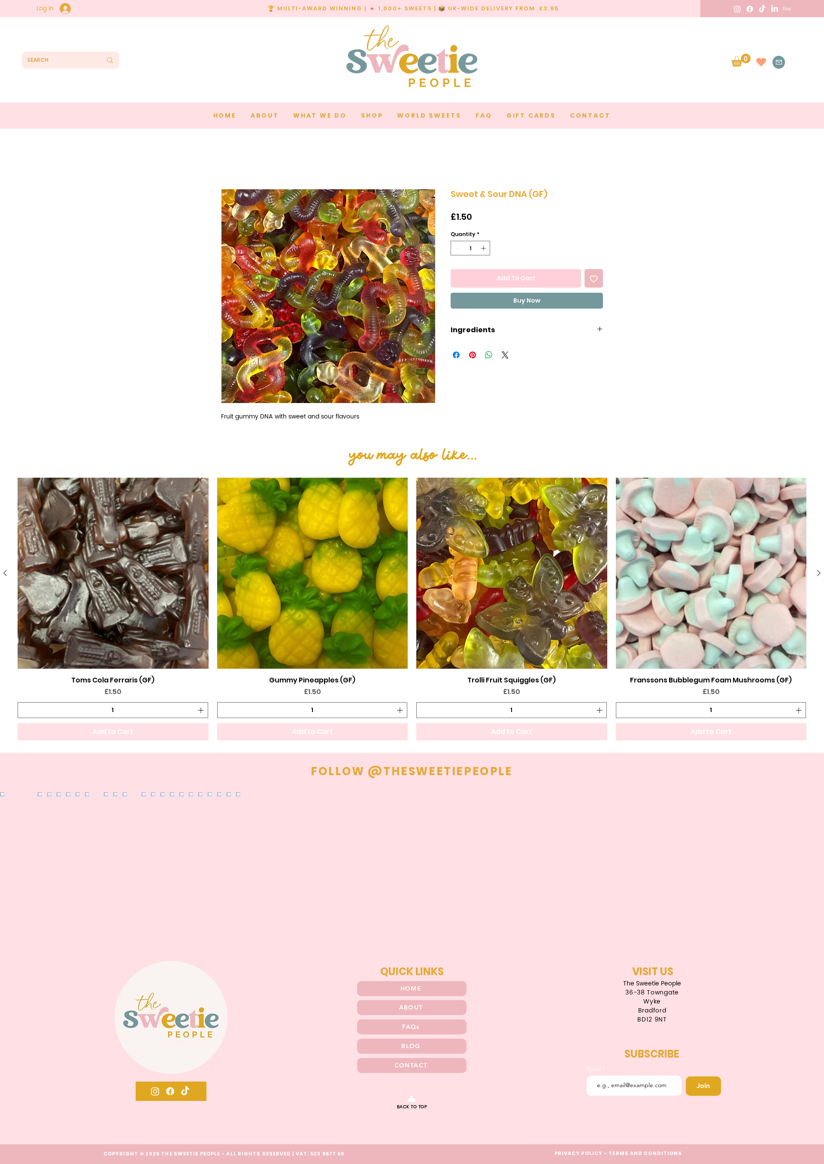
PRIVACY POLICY (578, 1155)
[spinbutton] (470, 250)
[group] (412, 611)
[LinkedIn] (774, 9)
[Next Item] (799, 865)
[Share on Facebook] (456, 357)
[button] (741, 60)
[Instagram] (737, 9)
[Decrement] (456, 250)
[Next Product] (819, 575)
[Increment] (484, 250)
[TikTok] (762, 9)
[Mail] (778, 62)
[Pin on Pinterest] (472, 357)
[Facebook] (749, 9)
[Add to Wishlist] (594, 280)
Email (595, 1070)
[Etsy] (787, 9)
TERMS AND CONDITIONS (645, 1155)
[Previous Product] (5, 575)
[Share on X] (505, 357)
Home (231, 159)
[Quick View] (113, 574)
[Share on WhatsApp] (489, 357)
